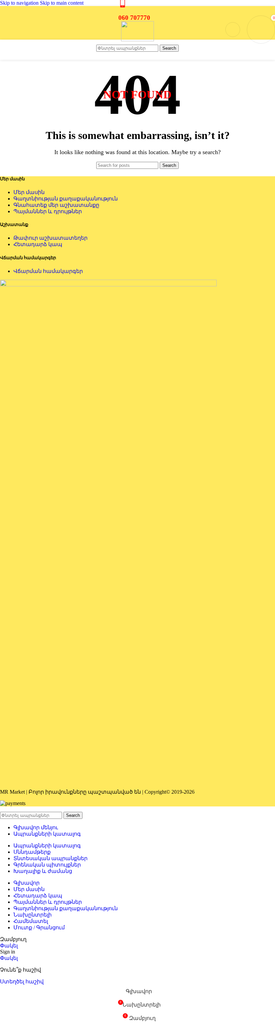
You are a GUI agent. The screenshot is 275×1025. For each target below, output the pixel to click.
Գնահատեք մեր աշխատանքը (56, 205)
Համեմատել (30, 921)
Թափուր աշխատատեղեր (50, 238)
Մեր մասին (29, 192)
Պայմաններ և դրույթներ (47, 211)
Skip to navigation (20, 3)
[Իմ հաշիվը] (232, 29)
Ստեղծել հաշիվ (22, 981)
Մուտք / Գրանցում (39, 927)
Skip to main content (62, 3)
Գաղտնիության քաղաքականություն (65, 198)
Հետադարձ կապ (37, 244)
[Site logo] (137, 39)
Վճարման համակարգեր (48, 271)
